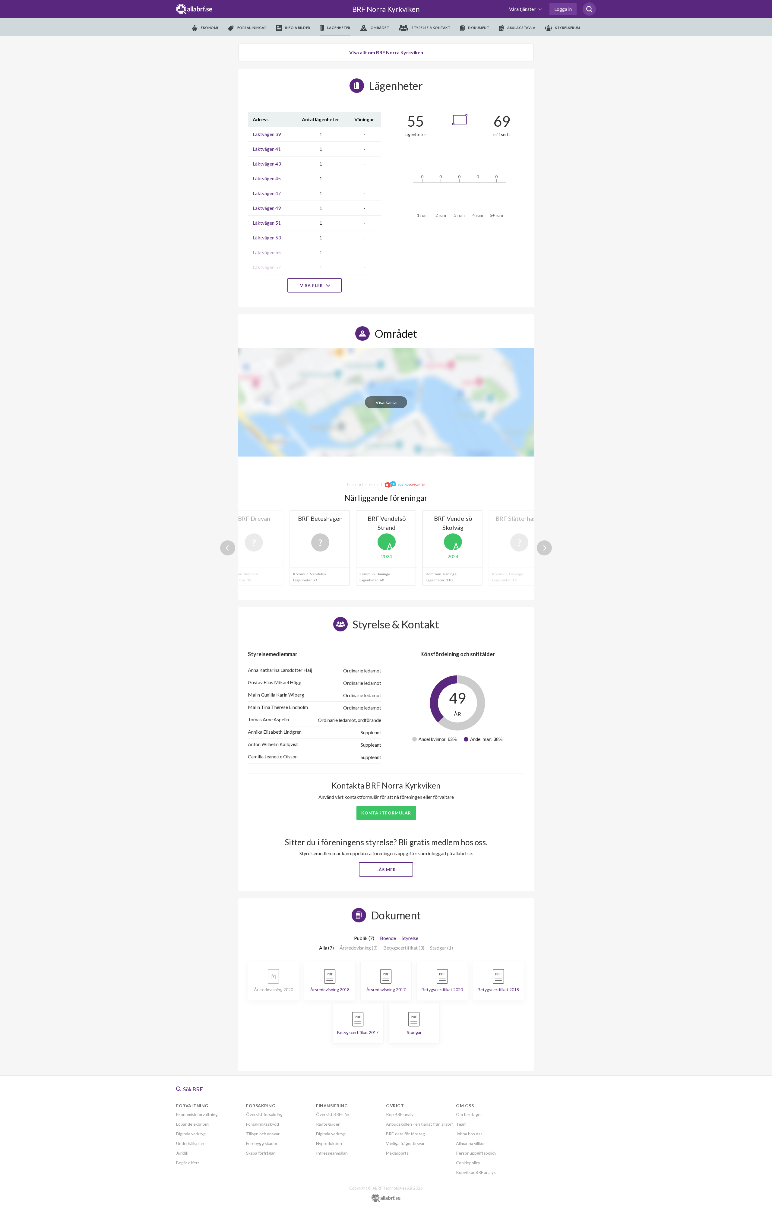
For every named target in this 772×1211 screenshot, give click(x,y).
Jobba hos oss (469, 1133)
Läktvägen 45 (267, 178)
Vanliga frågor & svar (405, 1143)
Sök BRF (192, 1089)
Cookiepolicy (468, 1162)
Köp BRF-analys (401, 1114)
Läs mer (386, 869)
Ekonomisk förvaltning (197, 1114)
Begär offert (187, 1162)
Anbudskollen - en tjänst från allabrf (419, 1124)
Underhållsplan (190, 1143)
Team (461, 1124)
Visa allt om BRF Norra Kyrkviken (386, 52)
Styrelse (410, 938)
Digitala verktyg (191, 1133)
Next (544, 547)
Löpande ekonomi (192, 1124)
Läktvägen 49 (267, 208)
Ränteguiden (328, 1124)
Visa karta (386, 402)
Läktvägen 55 (267, 252)
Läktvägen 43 (267, 163)
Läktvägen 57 (267, 267)
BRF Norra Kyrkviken (386, 9)
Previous (227, 547)
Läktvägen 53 (267, 237)
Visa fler (312, 285)
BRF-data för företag (405, 1133)
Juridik (182, 1153)
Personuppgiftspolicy (476, 1153)
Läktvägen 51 (267, 223)
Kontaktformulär (386, 812)
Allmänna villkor (470, 1143)
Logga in (563, 9)
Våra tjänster (522, 9)
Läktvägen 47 (267, 193)
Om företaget (469, 1114)
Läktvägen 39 (267, 134)
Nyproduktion (329, 1143)
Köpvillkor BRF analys (476, 1172)
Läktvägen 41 (267, 149)
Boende (388, 938)
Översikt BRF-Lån (332, 1114)
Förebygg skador (261, 1143)
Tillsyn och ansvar (263, 1133)
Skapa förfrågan (261, 1153)
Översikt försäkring (264, 1114)
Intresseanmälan (332, 1153)
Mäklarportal (398, 1153)
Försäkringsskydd (262, 1124)
